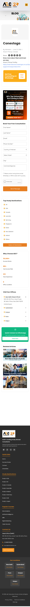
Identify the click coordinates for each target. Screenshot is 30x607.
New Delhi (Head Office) (12, 297)
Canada (15, 52)
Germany (8, 220)
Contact (4, 465)
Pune (6, 316)
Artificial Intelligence (7, 514)
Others (7, 239)
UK (6, 204)
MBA (3, 517)
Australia (8, 216)
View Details (9, 567)
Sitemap (15, 602)
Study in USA (5, 478)
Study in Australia (7, 488)
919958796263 (8, 304)
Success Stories (6, 462)
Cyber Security (6, 524)
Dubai (7, 227)
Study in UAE (5, 498)
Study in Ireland (6, 491)
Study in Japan (6, 501)
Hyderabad (8, 308)
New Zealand (9, 231)
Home (4, 459)
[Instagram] (10, 449)
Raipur (7, 321)
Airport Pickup (7, 52)
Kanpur (7, 312)
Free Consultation (8, 550)
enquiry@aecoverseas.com (10, 545)
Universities (5, 468)
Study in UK (5, 481)
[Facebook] (7, 449)
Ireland (7, 235)
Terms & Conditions (19, 600)
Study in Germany (7, 494)
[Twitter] (3, 449)
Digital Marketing (6, 521)
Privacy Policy (8, 600)
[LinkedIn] (14, 449)
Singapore (8, 224)
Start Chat (21, 76)
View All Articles (7, 389)
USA (6, 208)
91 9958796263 (8, 542)
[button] (26, 4)
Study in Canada (6, 485)
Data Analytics (6, 511)
